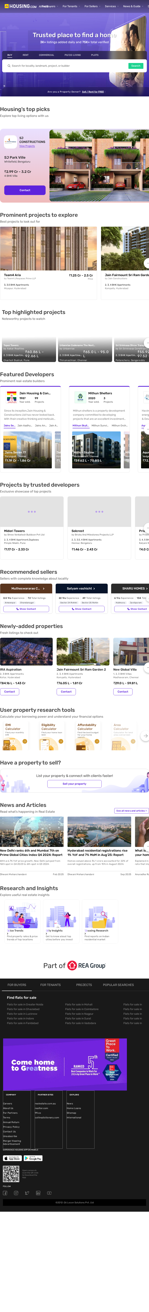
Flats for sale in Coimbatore (82, 1009)
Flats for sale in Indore (20, 1018)
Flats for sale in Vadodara (80, 1023)
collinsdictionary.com (47, 1117)
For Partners (10, 1113)
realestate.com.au (45, 1103)
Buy (9, 55)
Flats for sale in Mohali (78, 1004)
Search (135, 65)
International (74, 1117)
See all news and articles (131, 810)
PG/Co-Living (73, 55)
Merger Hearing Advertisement (12, 1142)
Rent (26, 55)
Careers (7, 1103)
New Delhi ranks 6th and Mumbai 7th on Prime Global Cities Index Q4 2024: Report (31, 853)
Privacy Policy (11, 1127)
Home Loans (74, 1108)
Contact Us (9, 1131)
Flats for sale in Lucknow (22, 1013)
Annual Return (11, 1122)
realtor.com (41, 1108)
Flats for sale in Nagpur (79, 1013)
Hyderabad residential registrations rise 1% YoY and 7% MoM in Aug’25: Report (97, 853)
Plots (95, 55)
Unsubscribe (10, 1136)
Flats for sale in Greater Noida (25, 1004)
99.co (38, 1113)
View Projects (27, 146)
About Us (8, 1108)
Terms (6, 1117)
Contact (25, 190)
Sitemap (71, 1113)
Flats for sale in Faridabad (22, 1023)
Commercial (46, 55)
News (70, 1103)
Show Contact (28, 609)
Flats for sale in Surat (78, 1018)
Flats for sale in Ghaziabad (23, 1009)
